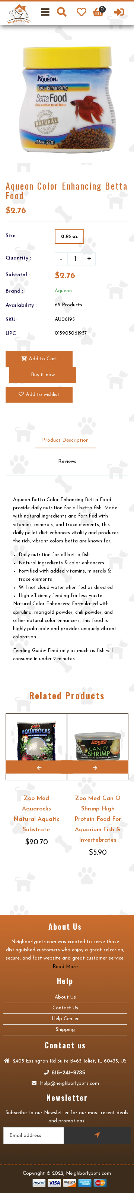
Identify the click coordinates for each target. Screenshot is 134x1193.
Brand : (14, 291)
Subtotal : (18, 275)
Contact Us (65, 1008)
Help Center (65, 1018)
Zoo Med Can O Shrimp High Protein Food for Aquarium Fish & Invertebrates (97, 819)
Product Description (65, 440)
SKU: (11, 320)
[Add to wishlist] (121, 713)
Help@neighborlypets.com (68, 1083)
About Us (65, 997)
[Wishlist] (81, 13)
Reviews (67, 461)
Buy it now (43, 375)
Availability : (21, 305)
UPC (11, 333)
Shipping (65, 1029)
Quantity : (18, 258)
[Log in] (119, 13)
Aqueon (63, 290)
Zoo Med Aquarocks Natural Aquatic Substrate (36, 814)
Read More (65, 966)
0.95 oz (69, 236)
